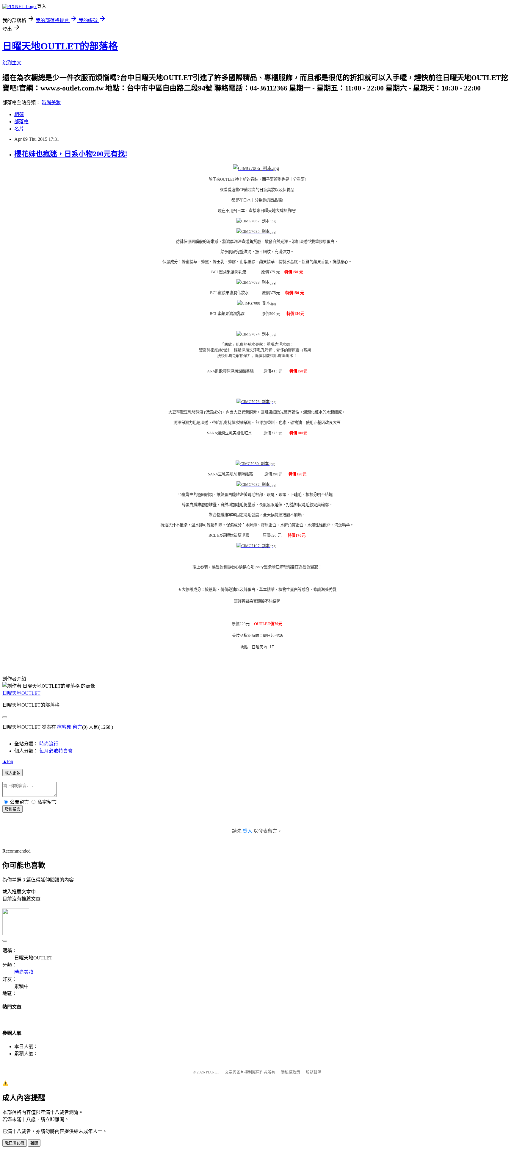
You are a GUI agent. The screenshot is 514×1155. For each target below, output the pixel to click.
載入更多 (12, 773)
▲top (7, 761)
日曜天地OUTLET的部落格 (60, 46)
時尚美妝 (51, 102)
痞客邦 (64, 727)
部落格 (21, 121)
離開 (34, 1143)
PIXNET (212, 1072)
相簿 (19, 114)
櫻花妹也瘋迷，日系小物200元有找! (70, 154)
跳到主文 (11, 62)
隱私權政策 (290, 1072)
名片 (19, 128)
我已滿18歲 (14, 1143)
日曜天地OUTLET (21, 693)
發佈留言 (12, 809)
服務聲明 (313, 1072)
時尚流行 (48, 743)
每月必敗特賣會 (56, 750)
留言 (77, 727)
